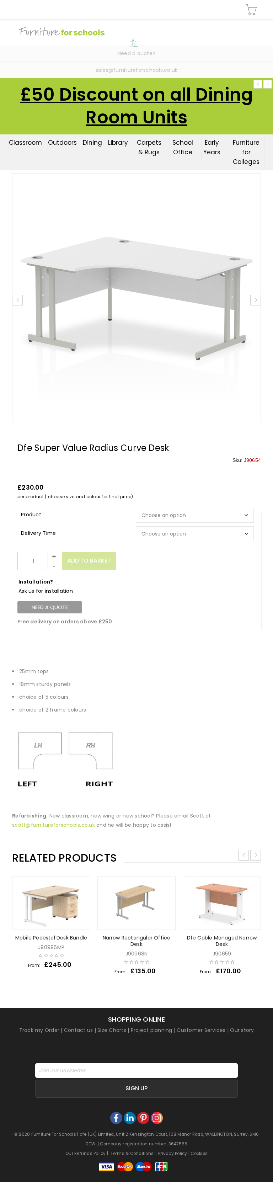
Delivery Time (38, 533)
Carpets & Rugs (149, 147)
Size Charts (111, 1030)
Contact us (78, 1030)
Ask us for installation (45, 591)
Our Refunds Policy (85, 1153)
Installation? (35, 581)
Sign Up (136, 1088)
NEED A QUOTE (50, 607)
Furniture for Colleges (246, 152)
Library (118, 142)
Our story (242, 1030)
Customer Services (201, 1030)
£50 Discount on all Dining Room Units (136, 105)
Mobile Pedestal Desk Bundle (51, 937)
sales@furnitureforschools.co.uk (137, 70)
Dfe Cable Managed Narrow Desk (222, 941)
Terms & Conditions (132, 1153)
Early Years (211, 147)
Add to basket (89, 561)
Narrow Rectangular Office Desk (137, 941)
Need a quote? (136, 53)
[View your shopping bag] (252, 9)
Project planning (151, 1030)
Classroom (25, 142)
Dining (92, 142)
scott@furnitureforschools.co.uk (53, 825)
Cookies (199, 1153)
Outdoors (62, 142)
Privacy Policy (172, 1153)
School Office (182, 147)
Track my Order (39, 1030)
